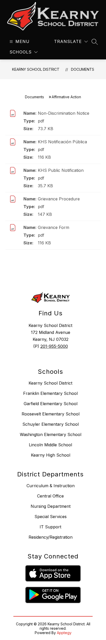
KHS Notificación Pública (62, 141)
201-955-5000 (54, 346)
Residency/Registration (51, 537)
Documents (82, 69)
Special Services (50, 516)
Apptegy (64, 632)
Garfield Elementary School (50, 403)
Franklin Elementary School (50, 393)
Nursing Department (50, 506)
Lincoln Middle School (50, 444)
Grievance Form (53, 227)
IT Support (50, 526)
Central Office (50, 496)
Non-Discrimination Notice (63, 113)
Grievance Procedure (59, 198)
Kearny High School (50, 455)
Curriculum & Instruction (50, 485)
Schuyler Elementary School (50, 424)
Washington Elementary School (50, 434)
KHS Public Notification (61, 170)
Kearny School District (35, 69)
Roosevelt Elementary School (51, 413)
